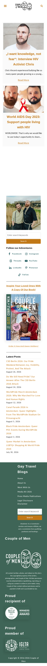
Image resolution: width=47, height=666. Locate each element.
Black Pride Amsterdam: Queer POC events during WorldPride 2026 (22, 430)
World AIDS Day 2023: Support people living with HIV (23, 122)
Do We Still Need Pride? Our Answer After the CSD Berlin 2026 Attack (20, 380)
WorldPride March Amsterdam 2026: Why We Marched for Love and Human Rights (23, 396)
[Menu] (5, 5)
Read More (23, 80)
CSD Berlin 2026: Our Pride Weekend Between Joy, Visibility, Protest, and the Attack (23, 365)
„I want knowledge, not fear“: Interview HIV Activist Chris (23, 59)
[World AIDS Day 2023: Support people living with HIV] (23, 99)
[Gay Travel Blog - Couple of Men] (23, 6)
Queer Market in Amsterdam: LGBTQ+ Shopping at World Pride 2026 (23, 445)
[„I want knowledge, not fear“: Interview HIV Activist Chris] (23, 36)
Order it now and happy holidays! (24, 346)
